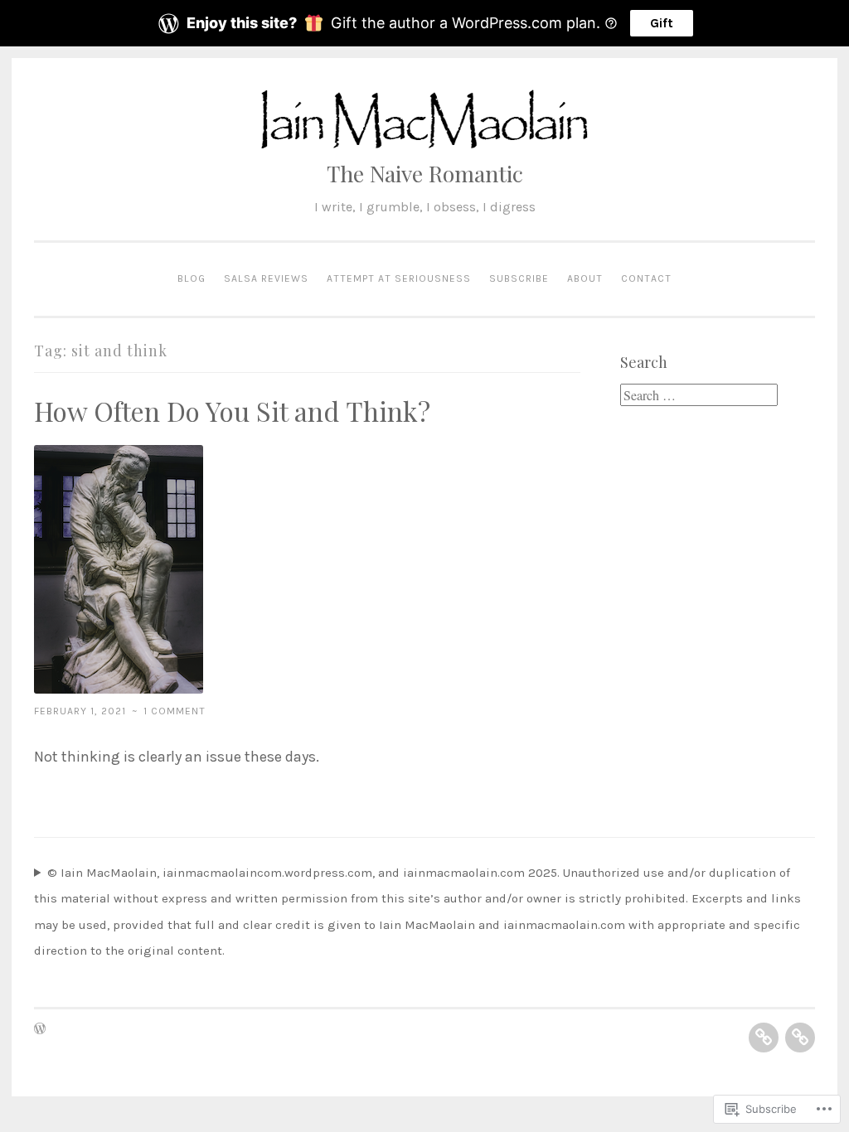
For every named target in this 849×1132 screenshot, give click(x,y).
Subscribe (519, 278)
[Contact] (800, 1037)
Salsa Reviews (266, 278)
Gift (661, 23)
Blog (191, 278)
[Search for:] (699, 396)
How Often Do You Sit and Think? (232, 410)
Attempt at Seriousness (399, 278)
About (585, 278)
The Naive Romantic (425, 173)
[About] (764, 1037)
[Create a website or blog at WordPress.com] (40, 1030)
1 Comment (174, 711)
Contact (646, 278)
